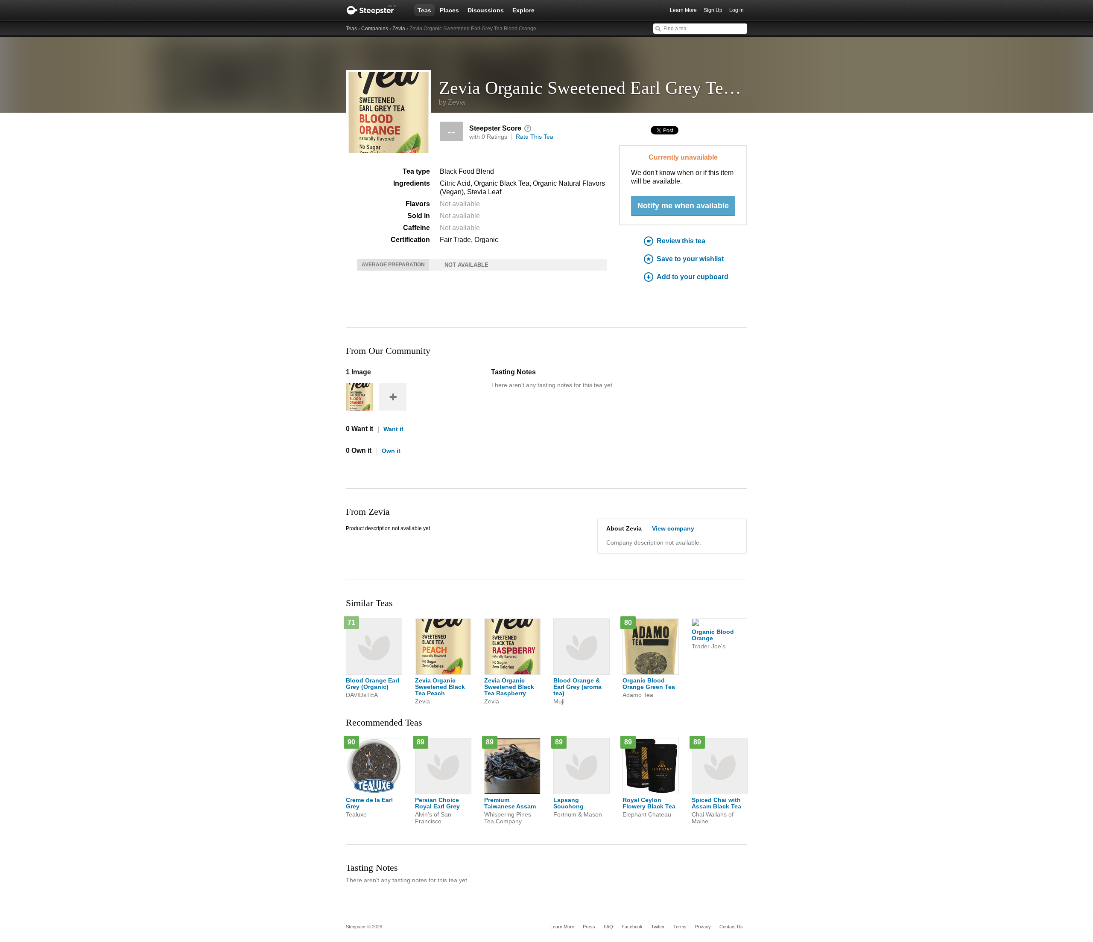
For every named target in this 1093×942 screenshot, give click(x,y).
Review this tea (681, 241)
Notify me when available (683, 205)
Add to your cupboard (692, 276)
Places (449, 10)
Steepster (376, 10)
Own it (391, 450)
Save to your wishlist (690, 258)
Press (589, 926)
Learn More (683, 10)
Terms (680, 926)
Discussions (486, 10)
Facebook (632, 926)
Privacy (703, 926)
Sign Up (713, 10)
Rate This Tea (534, 136)
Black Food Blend (467, 171)
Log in (736, 10)
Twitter (658, 926)
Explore (523, 10)
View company (673, 528)
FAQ (608, 926)
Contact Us (731, 926)
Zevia (398, 29)
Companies (374, 29)
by (452, 102)
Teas (424, 10)
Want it (393, 429)
